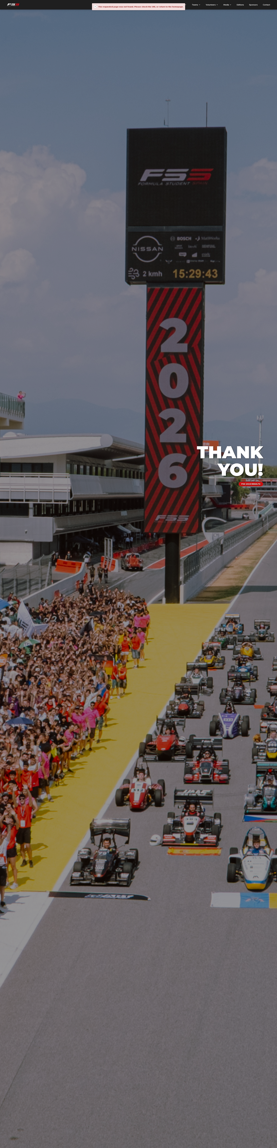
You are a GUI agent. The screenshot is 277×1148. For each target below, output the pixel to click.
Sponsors (253, 5)
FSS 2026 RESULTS (250, 484)
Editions (240, 5)
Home (167, 5)
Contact (266, 5)
